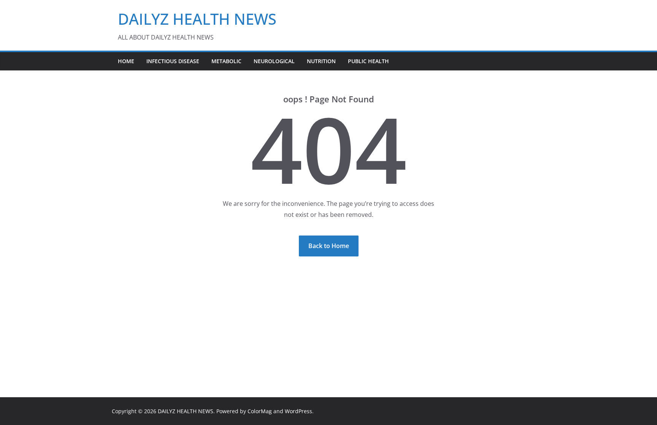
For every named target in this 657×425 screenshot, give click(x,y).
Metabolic (226, 61)
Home (126, 61)
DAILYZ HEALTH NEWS (197, 18)
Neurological (274, 61)
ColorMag (260, 411)
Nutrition (321, 61)
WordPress (298, 411)
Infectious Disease (172, 61)
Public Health (368, 61)
